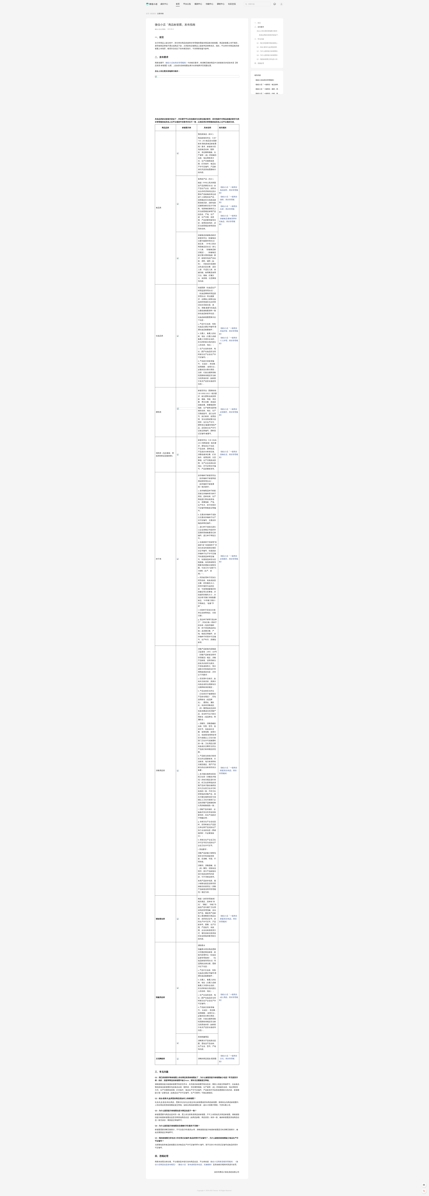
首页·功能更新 (151, 13)
